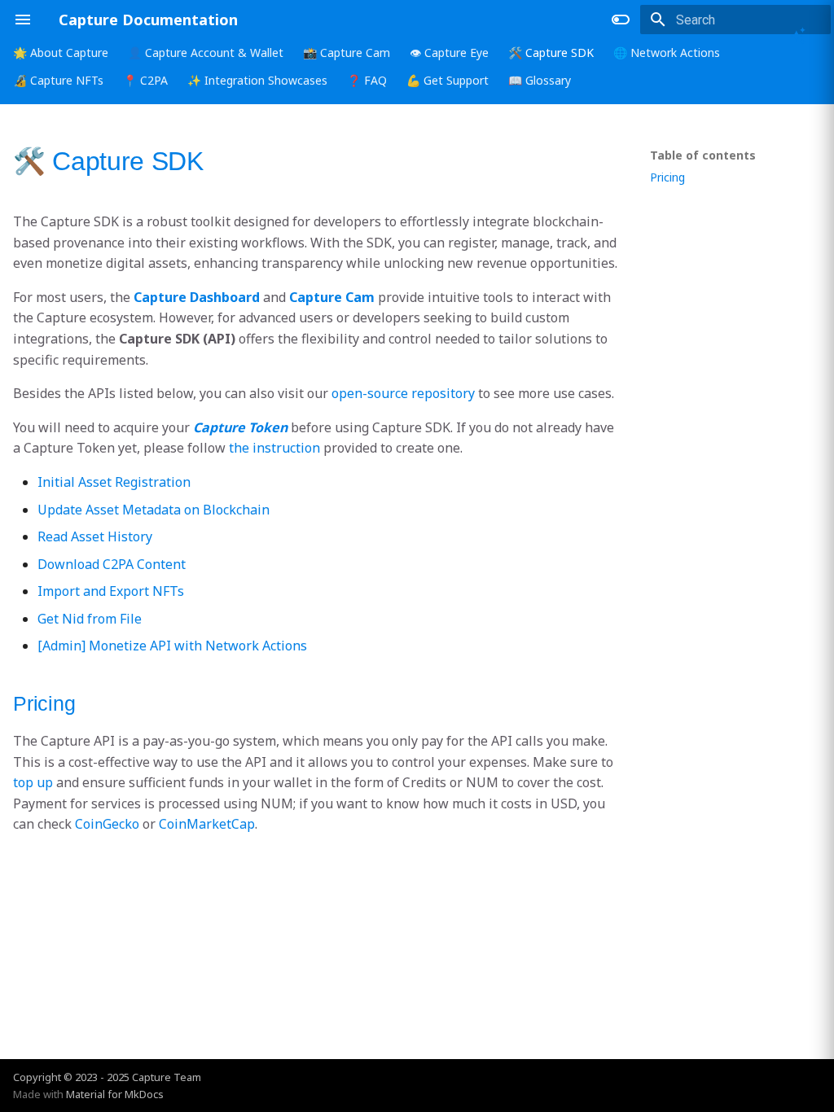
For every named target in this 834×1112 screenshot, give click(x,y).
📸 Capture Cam (346, 53)
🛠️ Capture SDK (551, 53)
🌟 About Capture (60, 53)
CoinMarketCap (207, 824)
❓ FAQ (367, 80)
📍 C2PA (145, 80)
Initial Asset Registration (114, 482)
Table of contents (703, 155)
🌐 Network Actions (666, 53)
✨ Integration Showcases (257, 80)
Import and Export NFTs (110, 591)
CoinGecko (107, 824)
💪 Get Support (447, 80)
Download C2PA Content (111, 564)
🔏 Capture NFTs (58, 80)
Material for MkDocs (115, 1094)
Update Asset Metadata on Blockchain (153, 510)
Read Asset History (94, 536)
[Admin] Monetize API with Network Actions (172, 646)
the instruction (274, 448)
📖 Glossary (539, 80)
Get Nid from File (89, 619)
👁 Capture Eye (449, 53)
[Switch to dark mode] (620, 19)
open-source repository (403, 393)
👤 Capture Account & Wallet (205, 53)
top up (33, 782)
